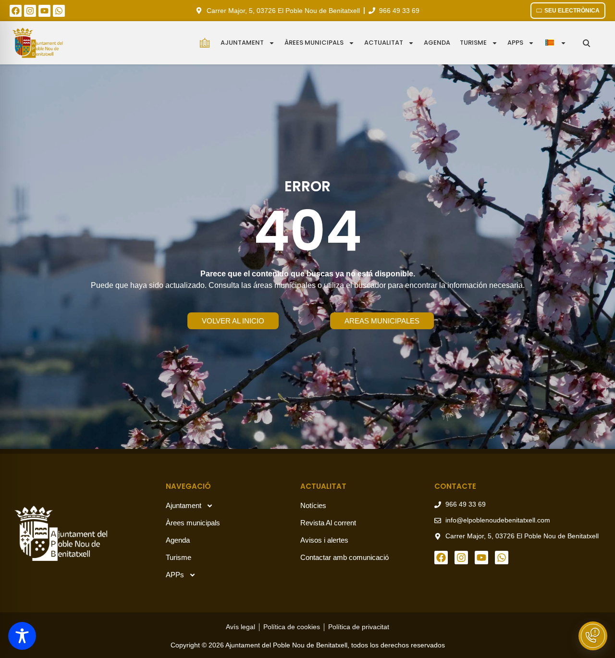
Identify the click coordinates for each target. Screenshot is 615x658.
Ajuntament (242, 42)
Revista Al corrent (328, 523)
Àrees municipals (314, 42)
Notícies (313, 505)
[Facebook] (16, 11)
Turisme (473, 42)
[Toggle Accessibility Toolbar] (22, 636)
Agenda (437, 42)
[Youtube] (44, 11)
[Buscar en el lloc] (586, 43)
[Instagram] (30, 11)
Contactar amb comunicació (344, 557)
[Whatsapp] (59, 11)
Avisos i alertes (324, 540)
